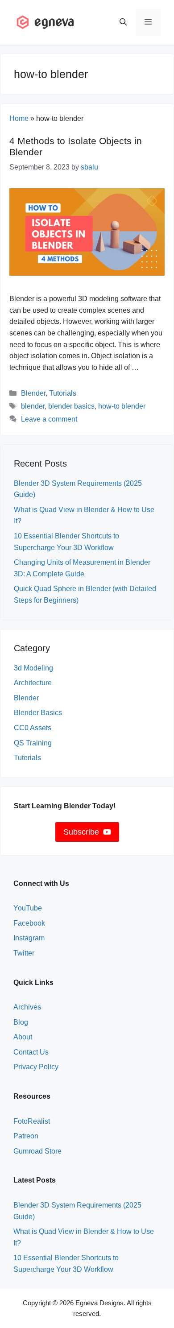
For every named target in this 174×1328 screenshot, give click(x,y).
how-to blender (121, 406)
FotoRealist (31, 1121)
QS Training (33, 743)
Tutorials (62, 393)
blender (33, 406)
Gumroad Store (37, 1151)
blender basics (71, 406)
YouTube (27, 908)
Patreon (25, 1136)
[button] (123, 22)
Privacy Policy (35, 1067)
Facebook (29, 923)
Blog (20, 1022)
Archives (27, 1007)
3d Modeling (33, 668)
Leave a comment (49, 419)
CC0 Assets (32, 728)
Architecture (33, 683)
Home (19, 118)
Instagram (29, 938)
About (22, 1037)
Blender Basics (38, 712)
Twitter (23, 953)
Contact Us (31, 1052)
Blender (33, 393)
